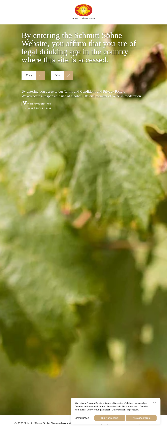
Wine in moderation (126, 96)
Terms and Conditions (80, 91)
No (58, 75)
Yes (29, 75)
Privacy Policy (113, 91)
